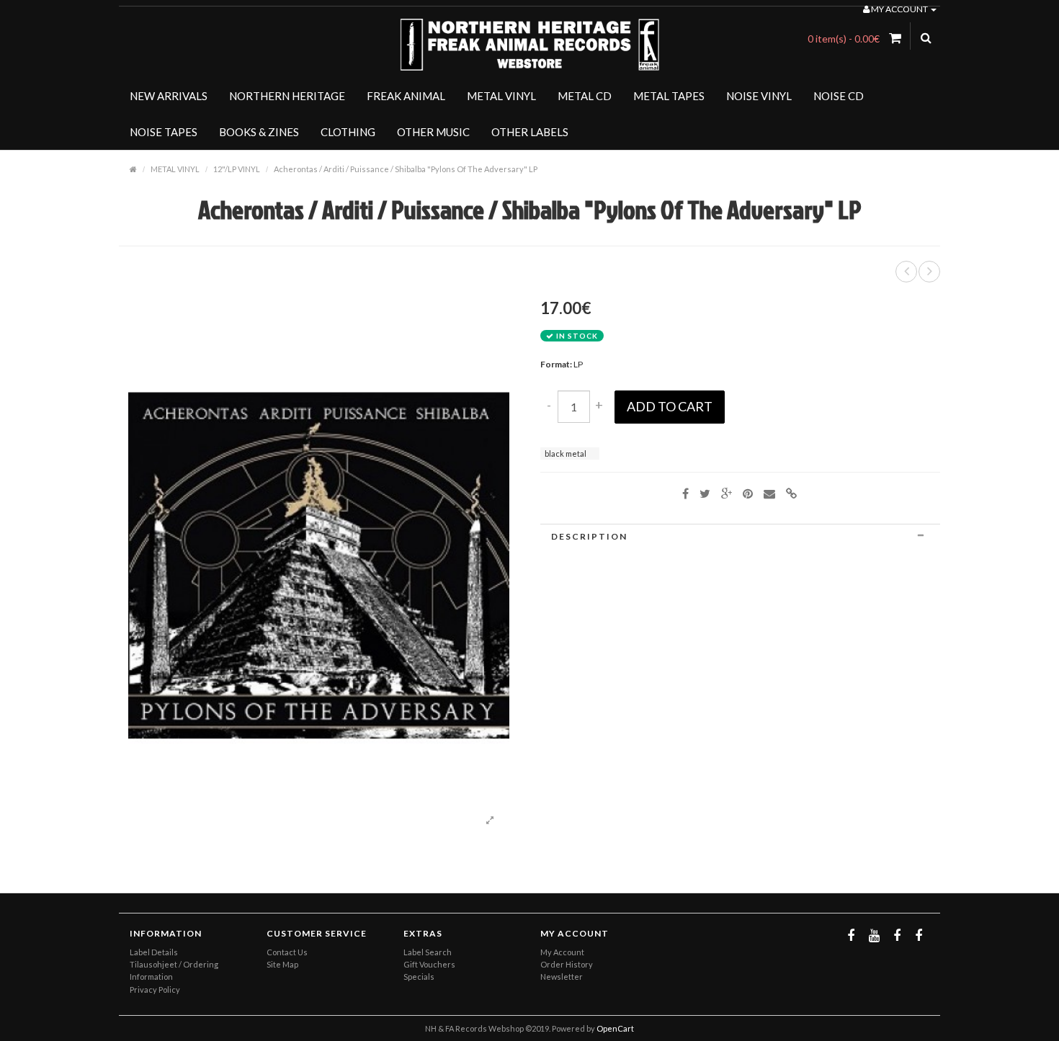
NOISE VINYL (759, 95)
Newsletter (561, 976)
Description (589, 536)
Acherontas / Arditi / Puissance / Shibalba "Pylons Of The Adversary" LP (405, 169)
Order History (566, 964)
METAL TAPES (669, 95)
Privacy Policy (155, 989)
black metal (565, 453)
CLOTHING (348, 131)
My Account (562, 952)
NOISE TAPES (163, 131)
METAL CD (585, 95)
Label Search (427, 952)
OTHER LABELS (529, 131)
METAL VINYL (501, 95)
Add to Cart (669, 406)
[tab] (740, 536)
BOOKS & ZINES (259, 131)
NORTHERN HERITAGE (287, 95)
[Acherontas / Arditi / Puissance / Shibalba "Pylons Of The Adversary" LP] (489, 820)
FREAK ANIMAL (406, 95)
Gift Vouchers (429, 964)
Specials (418, 976)
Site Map (282, 964)
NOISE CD (838, 95)
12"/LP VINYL (236, 169)
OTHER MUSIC (433, 131)
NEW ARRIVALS (168, 95)
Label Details (154, 952)
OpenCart (615, 1028)
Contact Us (287, 952)
